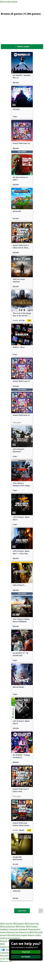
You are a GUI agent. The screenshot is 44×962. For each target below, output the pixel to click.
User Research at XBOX (24, 932)
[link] (22, 68)
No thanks (26, 957)
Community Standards (18, 929)
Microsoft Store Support (17, 935)
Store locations (13, 938)
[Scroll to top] (40, 910)
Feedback (4, 929)
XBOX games (18, 923)
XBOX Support (32, 926)
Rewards (3, 941)
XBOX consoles (6, 923)
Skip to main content (8, 1)
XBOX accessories (7, 926)
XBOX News (20, 926)
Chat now (26, 952)
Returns (31, 935)
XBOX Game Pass (31, 923)
